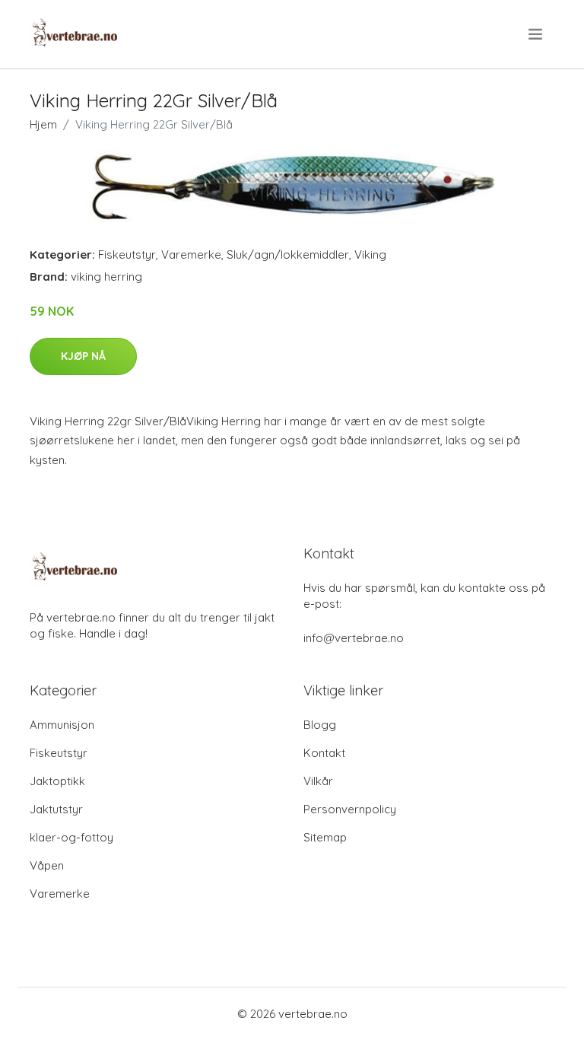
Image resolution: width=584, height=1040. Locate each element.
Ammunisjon (62, 724)
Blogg (319, 724)
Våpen (47, 865)
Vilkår (318, 781)
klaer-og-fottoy (71, 837)
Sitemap (325, 837)
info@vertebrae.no (353, 638)
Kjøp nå (83, 356)
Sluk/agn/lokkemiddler (288, 254)
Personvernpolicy (349, 809)
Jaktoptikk (57, 781)
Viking (370, 254)
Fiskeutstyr (127, 254)
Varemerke (191, 254)
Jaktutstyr (56, 809)
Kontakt (324, 753)
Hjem (43, 124)
